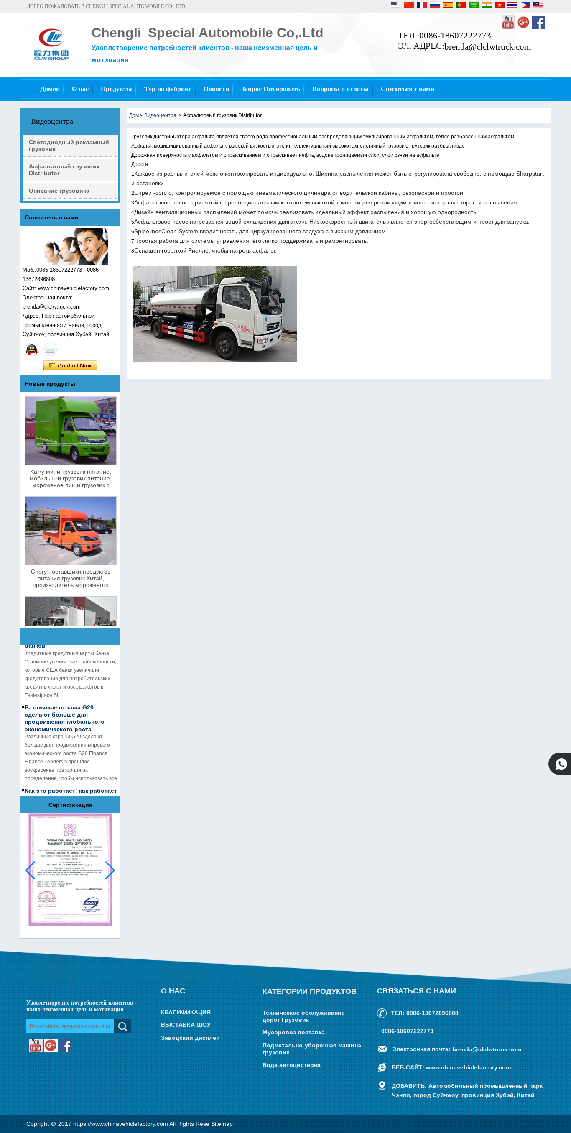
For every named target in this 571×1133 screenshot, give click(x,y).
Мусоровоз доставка (294, 1032)
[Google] (524, 28)
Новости (216, 88)
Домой (50, 88)
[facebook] (538, 28)
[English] (396, 7)
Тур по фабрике (167, 88)
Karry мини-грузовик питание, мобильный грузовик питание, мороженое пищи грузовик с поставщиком (71, 478)
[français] (422, 7)
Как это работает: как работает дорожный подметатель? (71, 788)
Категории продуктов (310, 991)
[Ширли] (31, 349)
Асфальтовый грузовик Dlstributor (64, 169)
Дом (134, 115)
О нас (80, 88)
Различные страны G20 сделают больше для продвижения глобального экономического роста (65, 712)
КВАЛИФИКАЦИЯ (186, 1012)
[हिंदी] (487, 7)
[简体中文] (409, 7)
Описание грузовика (59, 190)
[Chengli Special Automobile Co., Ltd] (51, 61)
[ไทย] (513, 7)
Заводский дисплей (190, 1037)
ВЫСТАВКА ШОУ (186, 1025)
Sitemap (222, 1123)
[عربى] (474, 7)
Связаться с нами (407, 88)
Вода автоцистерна (292, 1065)
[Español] (448, 7)
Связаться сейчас (70, 365)
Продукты (116, 88)
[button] (110, 870)
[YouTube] (509, 28)
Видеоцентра (160, 115)
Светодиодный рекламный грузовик (69, 145)
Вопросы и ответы (340, 88)
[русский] (435, 7)
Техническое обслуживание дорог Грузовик (304, 1016)
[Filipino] (526, 7)
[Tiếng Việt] (500, 7)
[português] (461, 7)
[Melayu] (538, 7)
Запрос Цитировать (270, 88)
